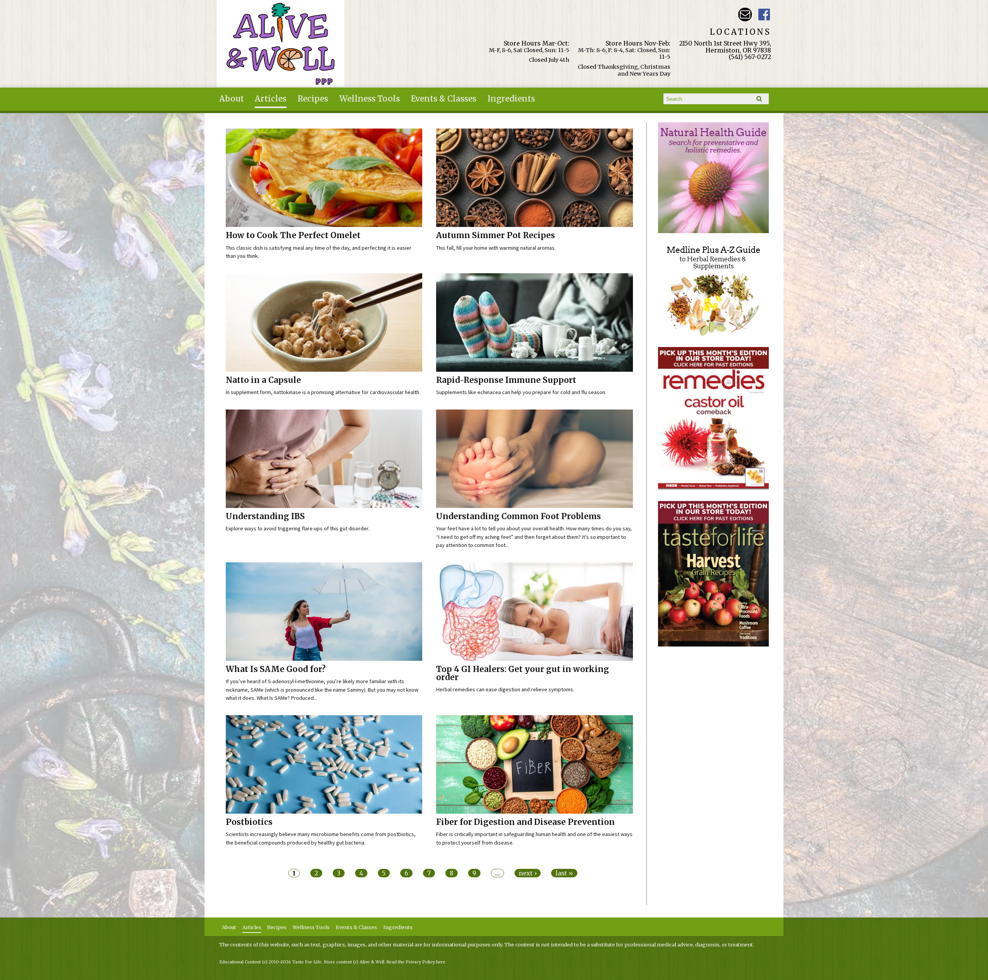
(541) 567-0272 (750, 57)
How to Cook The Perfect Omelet (293, 235)
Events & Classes (443, 99)
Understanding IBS (265, 516)
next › (527, 873)
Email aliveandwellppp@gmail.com (745, 14)
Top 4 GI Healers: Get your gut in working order (522, 673)
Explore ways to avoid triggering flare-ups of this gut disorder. (297, 528)
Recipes (313, 99)
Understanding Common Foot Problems (518, 516)
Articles (270, 99)
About (231, 99)
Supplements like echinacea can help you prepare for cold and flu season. (521, 392)
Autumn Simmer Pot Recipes (495, 235)
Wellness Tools (369, 99)
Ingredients (511, 99)
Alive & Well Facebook (764, 14)
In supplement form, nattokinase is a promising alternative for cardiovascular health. (323, 392)
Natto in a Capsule (263, 380)
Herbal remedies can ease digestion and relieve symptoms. (505, 689)
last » (564, 873)
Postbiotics (249, 822)
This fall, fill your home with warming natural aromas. (496, 247)
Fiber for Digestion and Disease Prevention (525, 822)
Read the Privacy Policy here (416, 962)
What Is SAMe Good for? (276, 669)
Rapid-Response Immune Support (506, 380)
